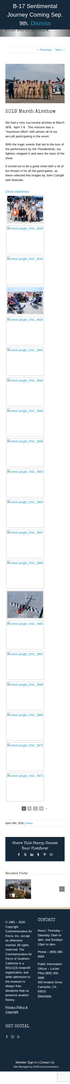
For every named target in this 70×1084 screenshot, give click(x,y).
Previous (46, 50)
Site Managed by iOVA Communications (36, 1066)
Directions (44, 996)
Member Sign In (26, 1062)
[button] (8, 889)
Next (58, 50)
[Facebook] (6, 1036)
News (29, 823)
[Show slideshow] (17, 191)
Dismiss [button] (41, 23)
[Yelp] (18, 1036)
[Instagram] (12, 1036)
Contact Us (46, 1062)
